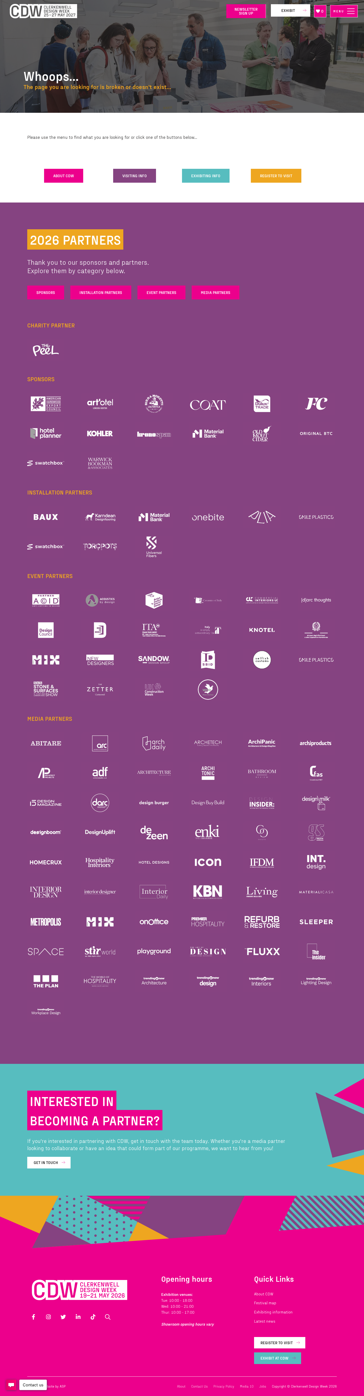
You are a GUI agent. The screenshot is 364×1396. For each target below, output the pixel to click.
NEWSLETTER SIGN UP (246, 11)
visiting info (134, 175)
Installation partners (100, 292)
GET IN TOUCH (46, 1162)
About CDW (263, 1293)
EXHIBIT (288, 10)
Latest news (264, 1321)
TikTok (93, 1317)
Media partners (215, 292)
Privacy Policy (223, 1386)
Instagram (48, 1317)
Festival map (265, 1302)
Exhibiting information (273, 1311)
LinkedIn (78, 1317)
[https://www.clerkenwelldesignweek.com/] (114, 11)
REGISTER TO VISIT (276, 175)
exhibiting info (205, 175)
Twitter (63, 1317)
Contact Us (199, 1386)
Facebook (33, 1317)
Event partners (161, 292)
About (181, 1386)
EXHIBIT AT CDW (274, 1358)
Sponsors (45, 292)
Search (108, 1317)
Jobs (262, 1386)
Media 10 (247, 1386)
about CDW (63, 175)
